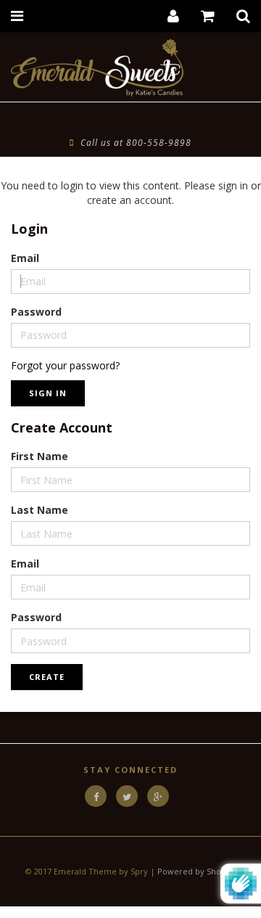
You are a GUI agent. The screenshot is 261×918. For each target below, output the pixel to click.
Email (25, 258)
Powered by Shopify (196, 871)
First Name (39, 456)
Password (36, 312)
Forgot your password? (65, 365)
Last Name (39, 510)
